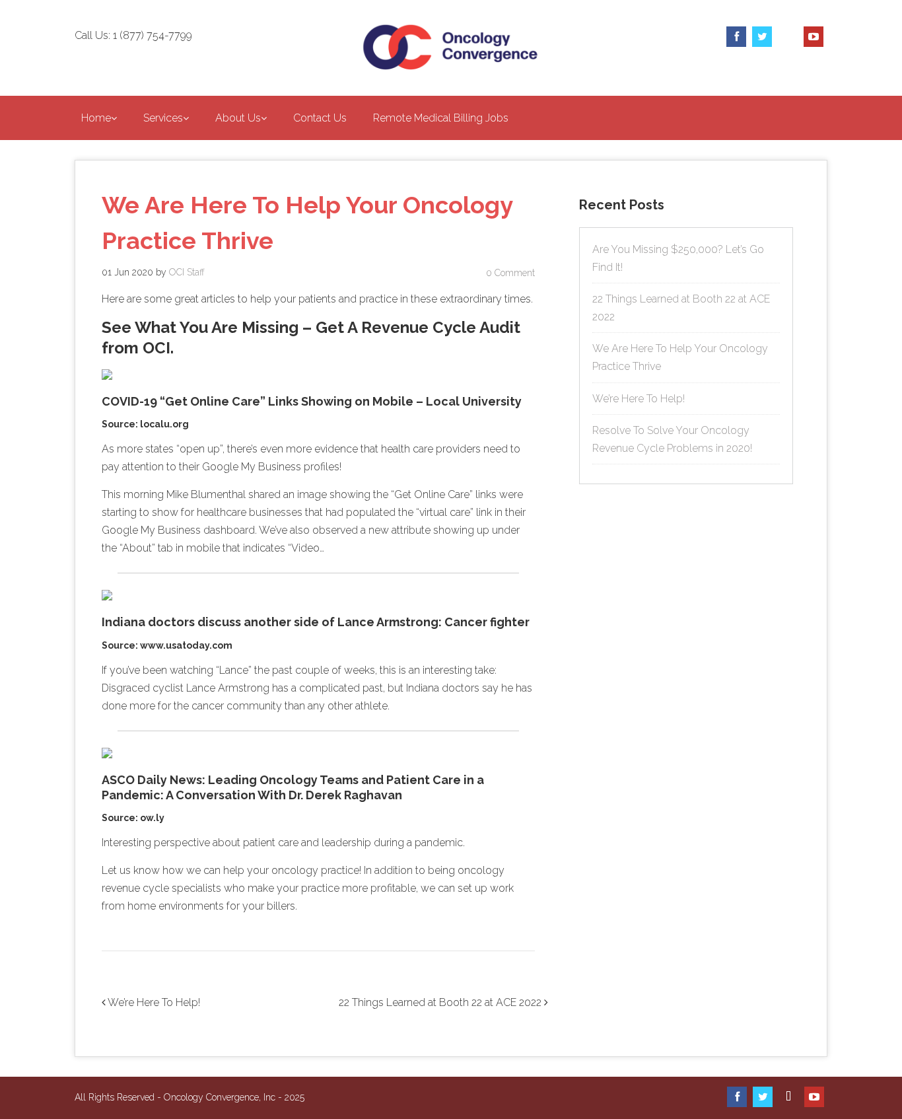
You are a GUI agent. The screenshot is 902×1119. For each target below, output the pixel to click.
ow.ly (152, 817)
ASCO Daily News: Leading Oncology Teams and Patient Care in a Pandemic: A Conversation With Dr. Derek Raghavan (293, 787)
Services (163, 118)
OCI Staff (187, 272)
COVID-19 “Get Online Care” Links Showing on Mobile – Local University (312, 401)
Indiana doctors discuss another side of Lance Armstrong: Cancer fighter (316, 622)
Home (96, 118)
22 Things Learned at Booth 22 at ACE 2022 (441, 1002)
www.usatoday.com (186, 645)
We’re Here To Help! (153, 1002)
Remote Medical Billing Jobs (440, 118)
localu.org (164, 424)
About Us (238, 118)
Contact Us (320, 118)
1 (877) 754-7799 (152, 35)
